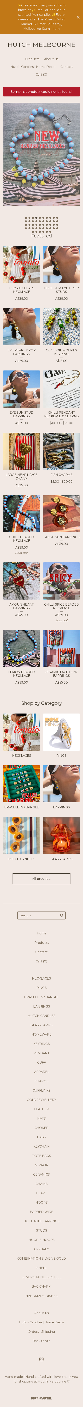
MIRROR (41, 1165)
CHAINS (42, 1184)
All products (41, 879)
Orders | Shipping (41, 1331)
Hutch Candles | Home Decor (33, 67)
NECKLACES (41, 978)
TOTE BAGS (41, 1156)
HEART (41, 1193)
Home (41, 933)
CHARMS (41, 1081)
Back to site (41, 1341)
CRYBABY (41, 1249)
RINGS (41, 988)
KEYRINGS (41, 1044)
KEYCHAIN (41, 1146)
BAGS (41, 1137)
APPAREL (41, 1072)
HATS (41, 1118)
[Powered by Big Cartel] (41, 1398)
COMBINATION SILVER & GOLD (41, 1258)
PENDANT (41, 1053)
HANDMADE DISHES (41, 1296)
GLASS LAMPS (41, 1025)
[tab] (26, 218)
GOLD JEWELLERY (41, 1100)
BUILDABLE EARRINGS (41, 1221)
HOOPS (42, 1202)
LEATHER (41, 1109)
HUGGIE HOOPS (42, 1240)
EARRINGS (41, 1006)
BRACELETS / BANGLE (41, 997)
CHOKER (41, 1128)
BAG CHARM (41, 1286)
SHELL (41, 1268)
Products (32, 59)
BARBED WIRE (41, 1212)
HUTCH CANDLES (41, 1016)
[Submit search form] (61, 915)
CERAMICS (41, 1174)
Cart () (41, 74)
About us (51, 59)
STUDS (41, 1230)
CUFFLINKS (41, 1090)
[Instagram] (41, 1359)
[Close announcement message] (78, 17)
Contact (66, 67)
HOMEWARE (41, 1034)
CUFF (41, 1062)
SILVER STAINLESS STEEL (41, 1277)
